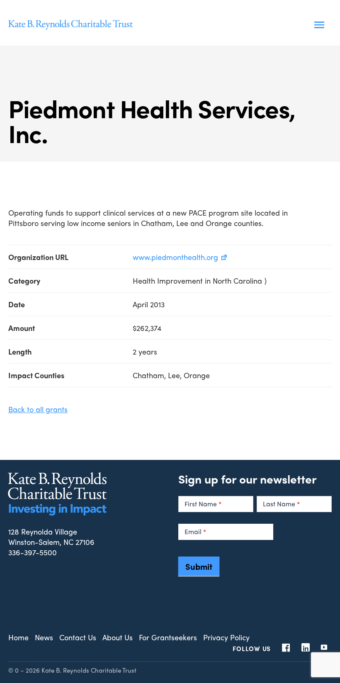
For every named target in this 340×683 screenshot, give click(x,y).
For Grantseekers (168, 637)
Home (18, 637)
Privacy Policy (226, 637)
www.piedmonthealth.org (175, 257)
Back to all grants (38, 409)
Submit (198, 566)
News (44, 637)
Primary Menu (319, 24)
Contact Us (77, 637)
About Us (117, 637)
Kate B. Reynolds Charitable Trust (70, 25)
